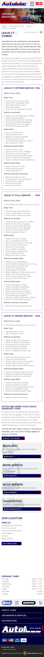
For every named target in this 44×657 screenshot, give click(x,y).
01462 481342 (31, 432)
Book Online (35, 628)
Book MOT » (9, 456)
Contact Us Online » (12, 438)
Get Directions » (10, 544)
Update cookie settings (9, 649)
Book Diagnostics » (13, 509)
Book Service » (10, 476)
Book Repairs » (10, 492)
